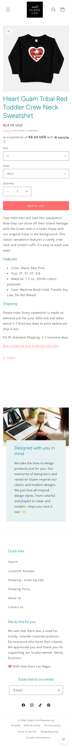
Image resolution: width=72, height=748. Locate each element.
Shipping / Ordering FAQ (26, 580)
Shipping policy (50, 731)
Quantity (8, 183)
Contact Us (16, 607)
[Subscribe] (58, 690)
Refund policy (32, 725)
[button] (8, 9)
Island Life (33, 720)
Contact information (38, 737)
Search (13, 562)
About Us (14, 598)
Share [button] (11, 358)
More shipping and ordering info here (31, 346)
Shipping (7, 130)
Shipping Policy (19, 589)
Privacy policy (52, 725)
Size (5, 148)
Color (6, 166)
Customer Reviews (21, 571)
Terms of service (27, 731)
